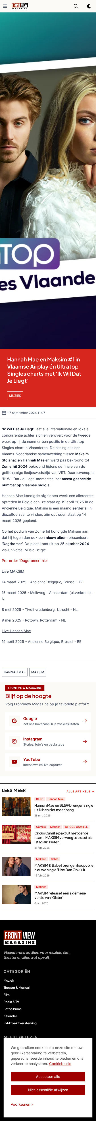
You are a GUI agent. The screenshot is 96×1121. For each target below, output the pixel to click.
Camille (41, 826)
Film (7, 995)
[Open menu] (5, 6)
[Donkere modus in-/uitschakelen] (89, 6)
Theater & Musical (16, 987)
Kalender (10, 1016)
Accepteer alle (48, 1076)
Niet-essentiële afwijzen (48, 1090)
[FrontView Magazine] (20, 937)
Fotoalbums (12, 1009)
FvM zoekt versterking (20, 1023)
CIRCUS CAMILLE (76, 826)
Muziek (9, 980)
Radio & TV (11, 1002)
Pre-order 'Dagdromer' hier (25, 560)
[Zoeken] (76, 6)
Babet (54, 859)
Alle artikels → (80, 791)
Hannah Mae (56, 799)
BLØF (39, 799)
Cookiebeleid (60, 1063)
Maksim (55, 826)
